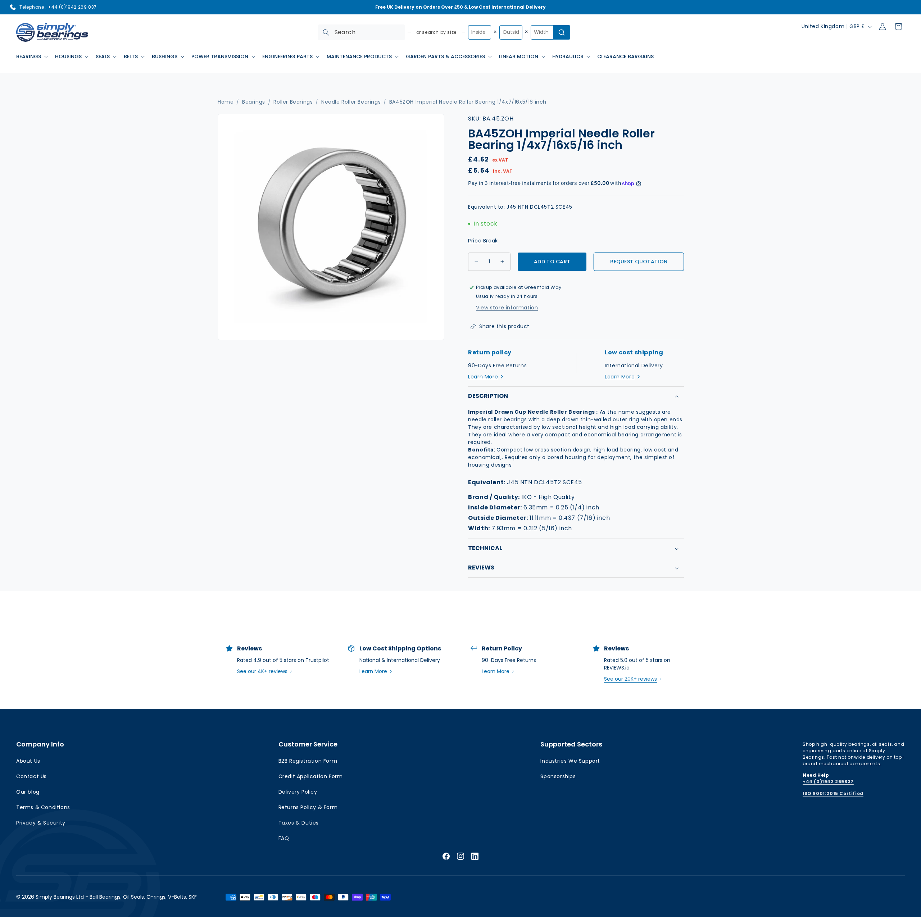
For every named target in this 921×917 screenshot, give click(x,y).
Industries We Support (570, 760)
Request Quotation (638, 261)
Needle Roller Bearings (351, 102)
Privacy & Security (40, 822)
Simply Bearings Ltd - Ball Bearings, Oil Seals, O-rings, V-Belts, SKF (116, 896)
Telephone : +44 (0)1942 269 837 (58, 7)
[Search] (326, 32)
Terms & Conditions (43, 807)
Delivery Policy (297, 791)
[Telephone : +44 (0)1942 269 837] (13, 7)
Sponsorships (558, 776)
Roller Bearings (293, 102)
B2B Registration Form (307, 760)
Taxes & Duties (298, 822)
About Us (28, 760)
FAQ (283, 838)
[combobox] (361, 32)
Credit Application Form (310, 776)
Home (225, 102)
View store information (507, 307)
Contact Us (31, 776)
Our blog (28, 791)
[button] (31, 56)
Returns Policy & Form (308, 807)
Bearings (253, 102)
